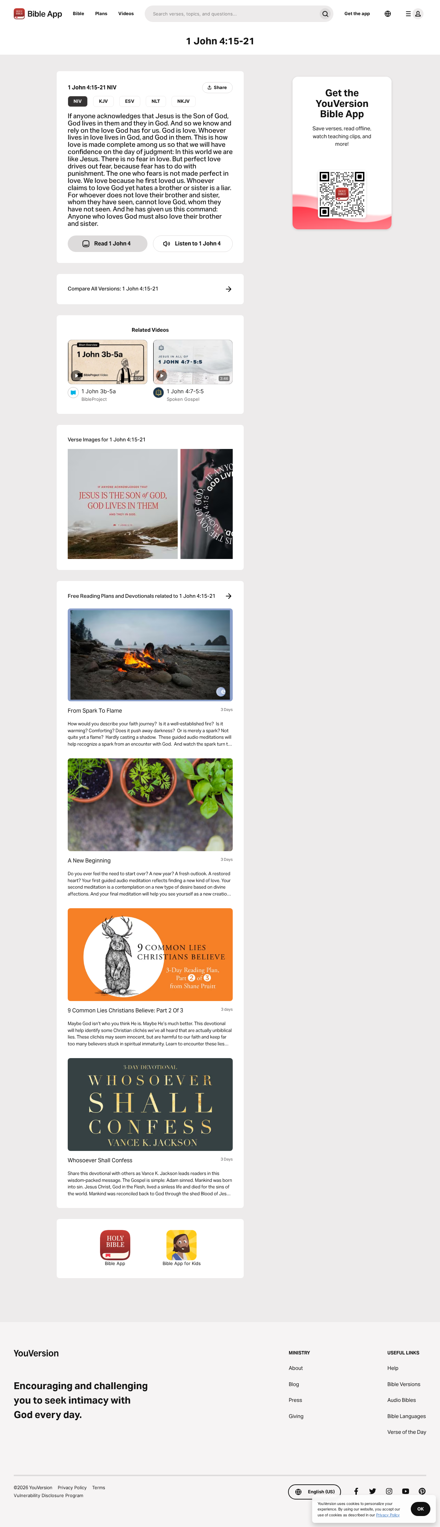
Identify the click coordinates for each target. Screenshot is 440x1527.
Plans (101, 13)
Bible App (115, 1263)
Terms (98, 1487)
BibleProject (94, 399)
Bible (78, 13)
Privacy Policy (72, 1487)
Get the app (357, 13)
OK (420, 1509)
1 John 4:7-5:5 (192, 391)
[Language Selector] (388, 14)
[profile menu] (413, 14)
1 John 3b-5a (105, 391)
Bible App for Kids (182, 1263)
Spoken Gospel (183, 399)
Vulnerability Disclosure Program (48, 1495)
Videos (126, 13)
